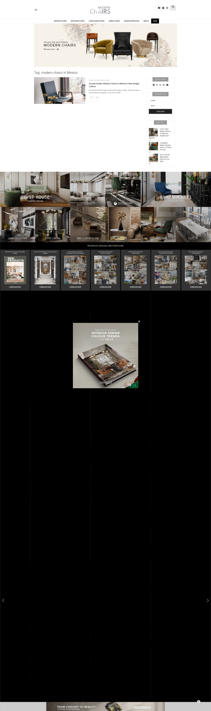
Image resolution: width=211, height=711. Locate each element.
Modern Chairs (60, 21)
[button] (208, 600)
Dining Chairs (114, 21)
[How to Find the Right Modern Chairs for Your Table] (154, 158)
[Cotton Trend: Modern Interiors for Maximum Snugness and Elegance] (154, 132)
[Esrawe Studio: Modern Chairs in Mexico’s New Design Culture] (59, 97)
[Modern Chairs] (99, 10)
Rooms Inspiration (131, 21)
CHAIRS (91, 80)
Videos (146, 21)
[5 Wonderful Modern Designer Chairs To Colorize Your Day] (154, 146)
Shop (155, 21)
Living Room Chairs (97, 21)
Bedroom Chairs (78, 21)
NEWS (108, 80)
